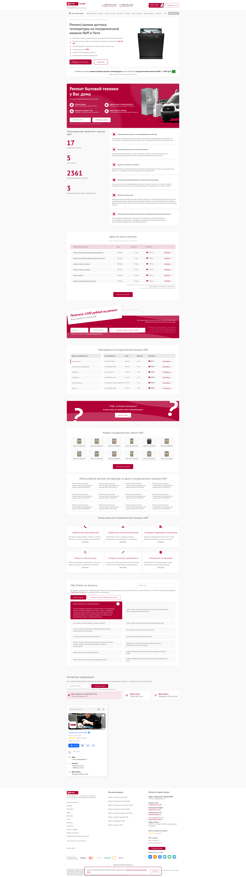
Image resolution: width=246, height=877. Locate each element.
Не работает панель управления (114, 383)
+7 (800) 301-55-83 (109, 5)
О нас (106, 13)
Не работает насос (110, 377)
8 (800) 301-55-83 (154, 809)
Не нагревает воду (110, 366)
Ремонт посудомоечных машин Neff (120, 805)
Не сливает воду (110, 361)
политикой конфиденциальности (94, 334)
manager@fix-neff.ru (155, 819)
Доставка (120, 13)
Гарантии (127, 13)
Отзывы (113, 13)
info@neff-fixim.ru (154, 814)
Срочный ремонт (92, 13)
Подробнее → (167, 361)
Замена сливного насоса (81, 264)
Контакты (159, 13)
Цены (100, 13)
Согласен (155, 871)
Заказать (167, 252)
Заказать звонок (123, 415)
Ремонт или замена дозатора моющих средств (89, 258)
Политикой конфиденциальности (106, 689)
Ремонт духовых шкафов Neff (118, 817)
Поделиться (150, 857)
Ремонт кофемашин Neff (116, 821)
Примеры (70, 809)
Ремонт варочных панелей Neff (119, 809)
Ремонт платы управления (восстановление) (88, 252)
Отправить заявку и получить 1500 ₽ (127, 330)
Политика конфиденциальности (123, 865)
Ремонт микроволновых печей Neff (120, 813)
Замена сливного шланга (81, 269)
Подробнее (85, 542)
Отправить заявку (101, 120)
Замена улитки (78, 275)
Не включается (109, 372)
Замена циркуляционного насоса (84, 281)
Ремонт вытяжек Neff (115, 825)
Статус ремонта (173, 13)
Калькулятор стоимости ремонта (78, 836)
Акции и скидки (136, 13)
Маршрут (75, 745)
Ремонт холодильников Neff (117, 797)
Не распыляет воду (110, 388)
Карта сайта (71, 848)
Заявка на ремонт (148, 13)
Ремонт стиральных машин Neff (119, 801)
